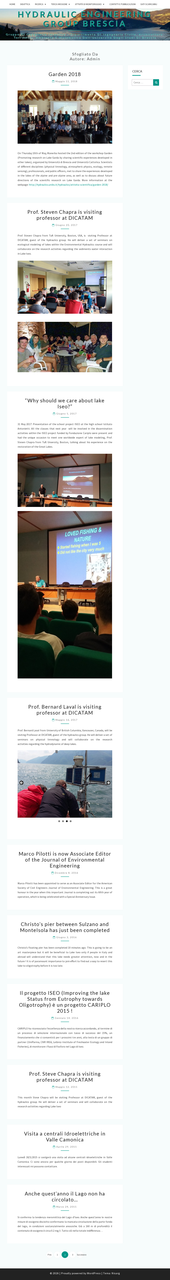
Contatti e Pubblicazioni (122, 4)
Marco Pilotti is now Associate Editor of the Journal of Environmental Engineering (65, 860)
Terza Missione (59, 4)
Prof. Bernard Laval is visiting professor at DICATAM (65, 710)
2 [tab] (63, 821)
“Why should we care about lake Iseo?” (65, 403)
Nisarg (116, 1273)
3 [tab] (67, 821)
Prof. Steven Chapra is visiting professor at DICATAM (64, 215)
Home (12, 4)
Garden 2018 (65, 74)
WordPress (94, 1273)
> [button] (108, 783)
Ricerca (39, 4)
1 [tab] (59, 821)
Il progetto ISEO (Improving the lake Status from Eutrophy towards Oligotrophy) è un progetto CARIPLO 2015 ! (65, 1002)
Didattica (25, 4)
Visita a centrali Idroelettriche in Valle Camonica (65, 1136)
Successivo (80, 1254)
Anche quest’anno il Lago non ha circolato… (65, 1196)
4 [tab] (71, 821)
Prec (50, 1254)
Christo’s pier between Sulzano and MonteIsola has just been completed (65, 927)
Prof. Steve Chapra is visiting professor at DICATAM (65, 1077)
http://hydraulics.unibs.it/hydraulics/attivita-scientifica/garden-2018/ (68, 184)
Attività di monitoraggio (88, 4)
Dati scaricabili (149, 4)
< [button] (21, 783)
